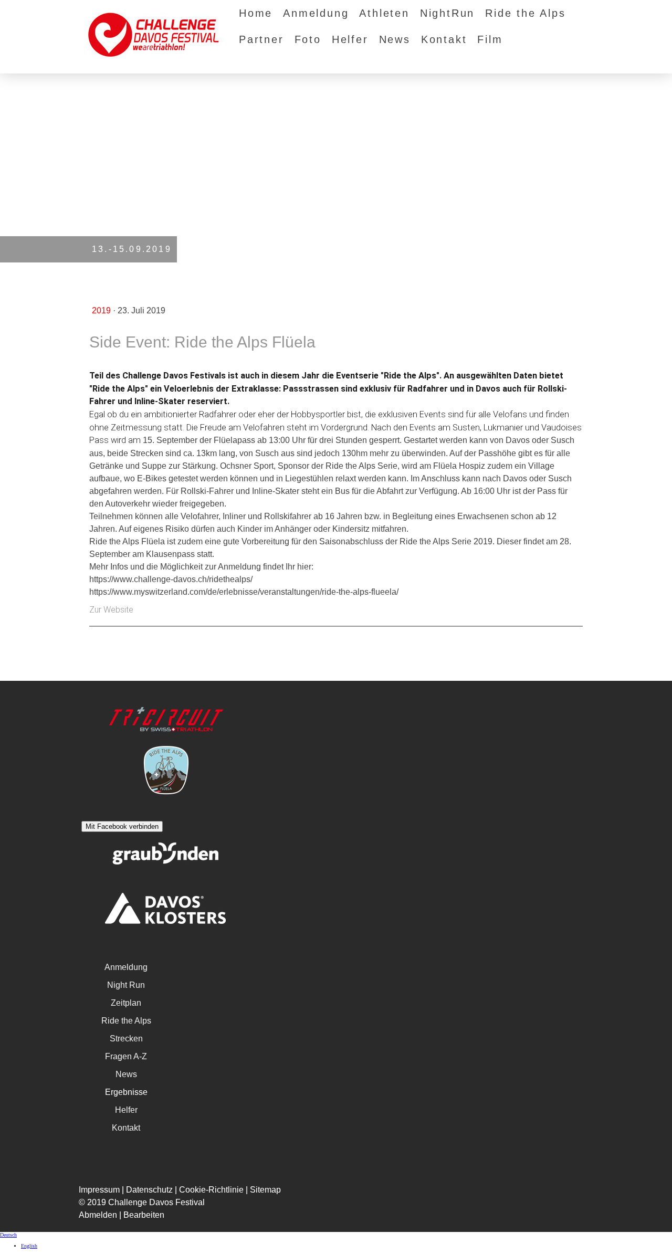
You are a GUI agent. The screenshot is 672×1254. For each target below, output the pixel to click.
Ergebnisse (126, 1092)
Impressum (99, 1189)
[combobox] (336, 1235)
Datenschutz (149, 1189)
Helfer (350, 39)
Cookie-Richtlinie (211, 1189)
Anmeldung (316, 13)
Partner (261, 39)
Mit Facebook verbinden (122, 826)
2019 (102, 310)
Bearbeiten (143, 1214)
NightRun (447, 13)
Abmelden (99, 1214)
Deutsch (8, 1235)
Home (255, 13)
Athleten (384, 13)
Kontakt (444, 39)
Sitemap (265, 1189)
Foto (308, 39)
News (395, 39)
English (29, 1246)
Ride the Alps (525, 13)
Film (489, 39)
